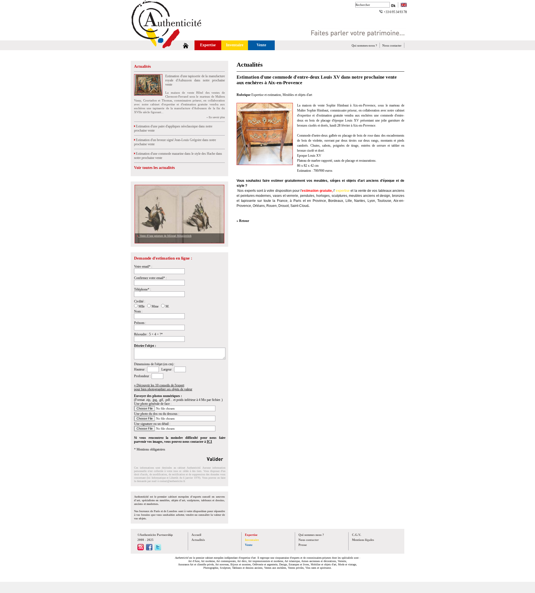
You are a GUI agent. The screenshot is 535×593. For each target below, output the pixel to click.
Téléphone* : (142, 289)
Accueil (196, 534)
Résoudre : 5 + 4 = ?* (148, 334)
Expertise (208, 45)
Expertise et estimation (266, 95)
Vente (261, 45)
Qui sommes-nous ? (364, 45)
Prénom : (140, 323)
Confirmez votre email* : (150, 278)
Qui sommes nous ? (311, 534)
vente (362, 191)
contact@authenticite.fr (172, 481)
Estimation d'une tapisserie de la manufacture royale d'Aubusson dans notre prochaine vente (195, 80)
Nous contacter (392, 45)
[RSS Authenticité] (140, 549)
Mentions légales (363, 539)
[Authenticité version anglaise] (404, 5)
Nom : (138, 311)
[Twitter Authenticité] (158, 549)
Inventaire (234, 45)
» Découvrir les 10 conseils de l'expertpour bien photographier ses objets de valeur (163, 387)
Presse (302, 544)
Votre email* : (143, 266)
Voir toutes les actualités (154, 168)
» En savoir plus (215, 117)
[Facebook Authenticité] (149, 549)
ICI (209, 442)
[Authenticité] (172, 39)
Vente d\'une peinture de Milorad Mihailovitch (164, 235)
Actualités (142, 66)
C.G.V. (356, 534)
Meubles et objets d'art (297, 95)
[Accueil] (186, 45)
